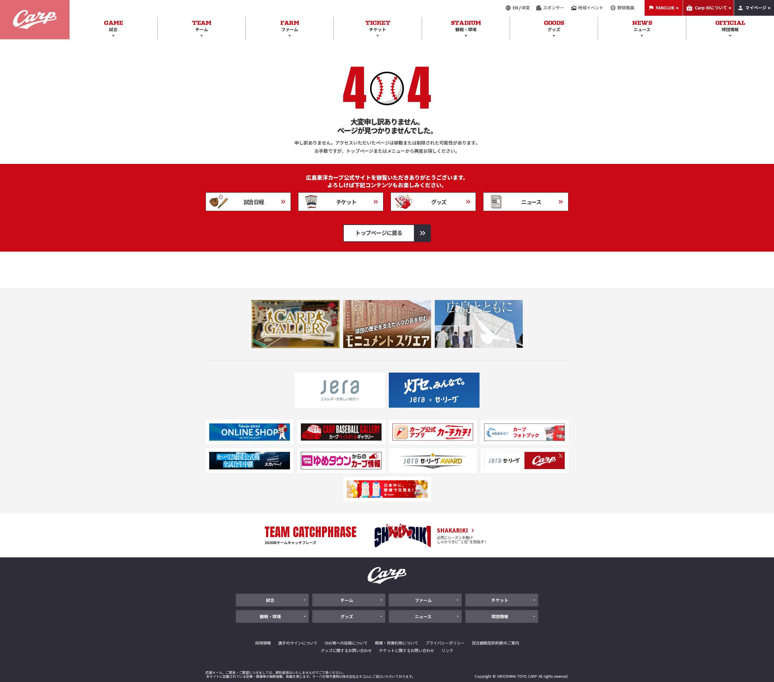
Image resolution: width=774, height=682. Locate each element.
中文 (526, 8)
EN (515, 8)
